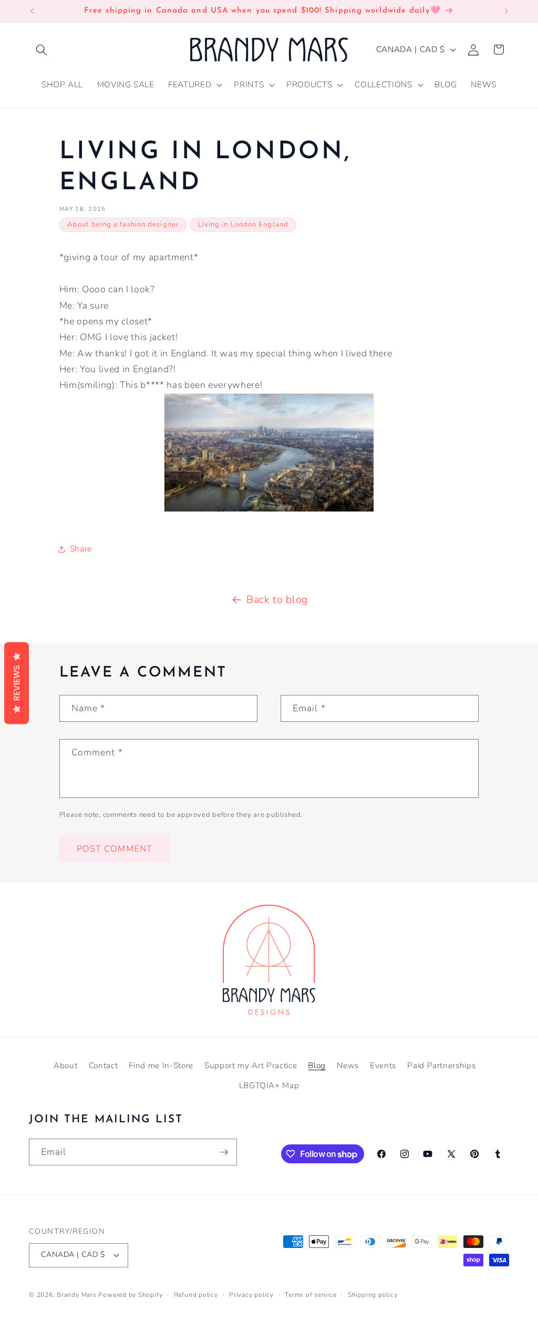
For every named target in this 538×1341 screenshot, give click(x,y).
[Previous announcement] (32, 11)
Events (383, 1065)
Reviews (17, 683)
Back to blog (277, 599)
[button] (41, 49)
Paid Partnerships (441, 1065)
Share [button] (81, 548)
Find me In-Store (161, 1065)
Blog (317, 1065)
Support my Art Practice (250, 1065)
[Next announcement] (506, 11)
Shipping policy (373, 1295)
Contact (103, 1065)
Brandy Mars (76, 1295)
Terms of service (310, 1295)
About (65, 1065)
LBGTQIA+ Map (269, 1085)
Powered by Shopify (130, 1295)
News (348, 1065)
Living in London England (243, 224)
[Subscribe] (223, 1152)
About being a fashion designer (123, 224)
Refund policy (196, 1295)
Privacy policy (251, 1295)
